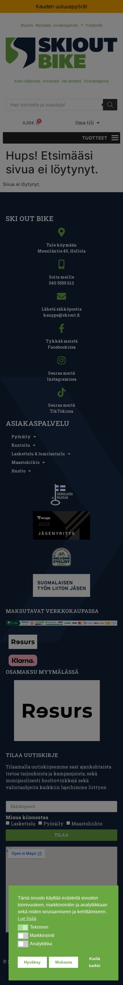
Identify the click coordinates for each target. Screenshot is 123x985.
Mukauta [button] (63, 962)
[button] (23, 927)
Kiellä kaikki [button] (94, 962)
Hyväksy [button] (32, 962)
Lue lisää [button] (27, 918)
